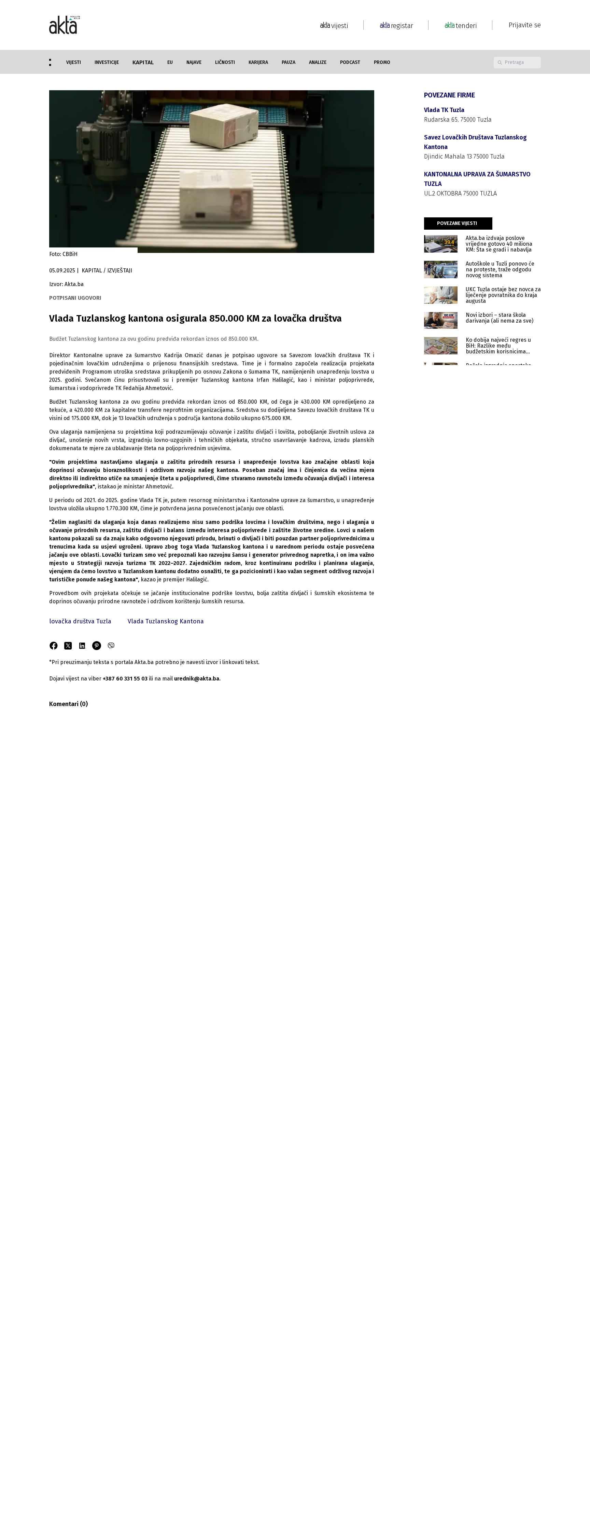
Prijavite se (525, 25)
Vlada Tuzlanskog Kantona (166, 621)
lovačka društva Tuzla (80, 621)
